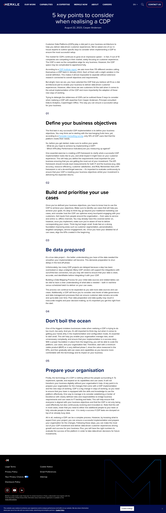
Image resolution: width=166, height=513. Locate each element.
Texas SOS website (11, 499)
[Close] (162, 508)
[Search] (142, 4)
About (95, 4)
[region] (83, 509)
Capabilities (46, 4)
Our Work (30, 4)
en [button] (134, 4)
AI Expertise (63, 4)
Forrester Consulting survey (71, 136)
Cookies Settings (127, 508)
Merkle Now (80, 4)
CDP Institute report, (68, 69)
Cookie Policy (60, 510)
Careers (107, 4)
